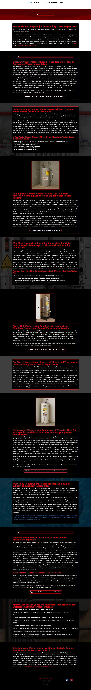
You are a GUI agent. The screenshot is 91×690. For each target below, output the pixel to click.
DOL (47, 678)
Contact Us (46, 2)
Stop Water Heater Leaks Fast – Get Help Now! (45, 230)
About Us (54, 2)
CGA (44, 678)
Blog (61, 2)
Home (30, 2)
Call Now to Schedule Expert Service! (26, 45)
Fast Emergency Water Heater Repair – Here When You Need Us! (45, 96)
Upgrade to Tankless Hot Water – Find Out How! (45, 592)
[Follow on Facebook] (67, 680)
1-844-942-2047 (28, 666)
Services (37, 2)
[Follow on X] (69, 680)
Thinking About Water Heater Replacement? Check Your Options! (45, 471)
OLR (40, 678)
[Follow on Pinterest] (71, 680)
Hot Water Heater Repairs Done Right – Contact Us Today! (45, 349)
